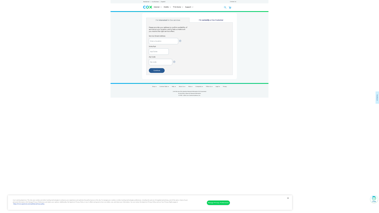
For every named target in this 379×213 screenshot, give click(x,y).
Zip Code (152, 57)
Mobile (166, 7)
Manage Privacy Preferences (218, 203)
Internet (157, 7)
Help (173, 86)
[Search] (225, 7)
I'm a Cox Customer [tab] (211, 20)
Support (188, 7)
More (189, 86)
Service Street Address (157, 36)
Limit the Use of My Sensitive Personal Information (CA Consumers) (189, 91)
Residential (146, 1)
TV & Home (177, 7)
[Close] (288, 198)
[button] (180, 41)
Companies (198, 86)
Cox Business (155, 1)
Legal (217, 86)
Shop (153, 86)
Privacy (225, 86)
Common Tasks (163, 86)
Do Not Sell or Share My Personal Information (189, 93)
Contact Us (233, 1)
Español (163, 1)
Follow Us (208, 86)
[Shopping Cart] (230, 7)
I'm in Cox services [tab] (168, 20)
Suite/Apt (152, 46)
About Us (181, 86)
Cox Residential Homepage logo (147, 7)
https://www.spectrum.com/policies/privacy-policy (28, 204)
